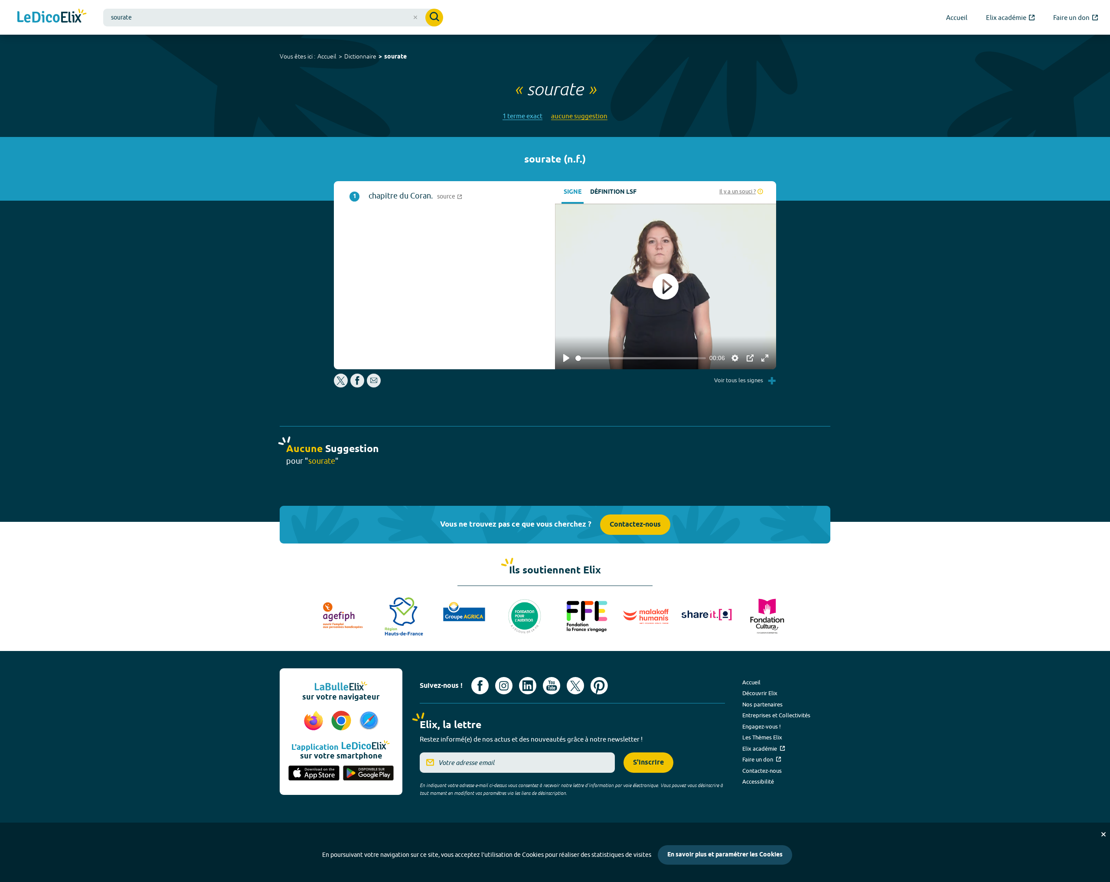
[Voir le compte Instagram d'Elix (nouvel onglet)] (504, 685)
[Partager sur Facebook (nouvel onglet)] (357, 385)
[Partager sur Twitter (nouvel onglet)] (341, 385)
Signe (572, 192)
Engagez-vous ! (761, 726)
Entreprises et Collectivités (776, 715)
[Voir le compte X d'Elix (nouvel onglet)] (575, 685)
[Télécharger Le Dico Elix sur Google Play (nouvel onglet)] (368, 773)
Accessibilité (758, 781)
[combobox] (273, 17)
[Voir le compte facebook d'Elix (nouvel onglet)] (480, 685)
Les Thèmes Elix (762, 737)
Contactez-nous (635, 524)
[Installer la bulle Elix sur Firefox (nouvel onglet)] (315, 721)
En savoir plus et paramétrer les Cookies (725, 855)
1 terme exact (522, 116)
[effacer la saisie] (415, 17)
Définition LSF (613, 192)
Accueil (326, 56)
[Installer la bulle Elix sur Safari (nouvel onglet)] (369, 721)
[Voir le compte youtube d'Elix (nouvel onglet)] (551, 685)
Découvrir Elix (759, 693)
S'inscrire (648, 762)
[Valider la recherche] (434, 17)
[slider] (640, 358)
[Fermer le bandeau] (1103, 834)
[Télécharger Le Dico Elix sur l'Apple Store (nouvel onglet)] (314, 773)
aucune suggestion (579, 116)
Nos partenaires (762, 704)
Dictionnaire (360, 56)
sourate (395, 57)
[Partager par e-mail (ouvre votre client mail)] (374, 385)
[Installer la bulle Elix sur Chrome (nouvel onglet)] (342, 721)
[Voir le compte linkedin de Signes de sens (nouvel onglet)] (527, 685)
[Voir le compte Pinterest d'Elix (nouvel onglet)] (599, 685)
